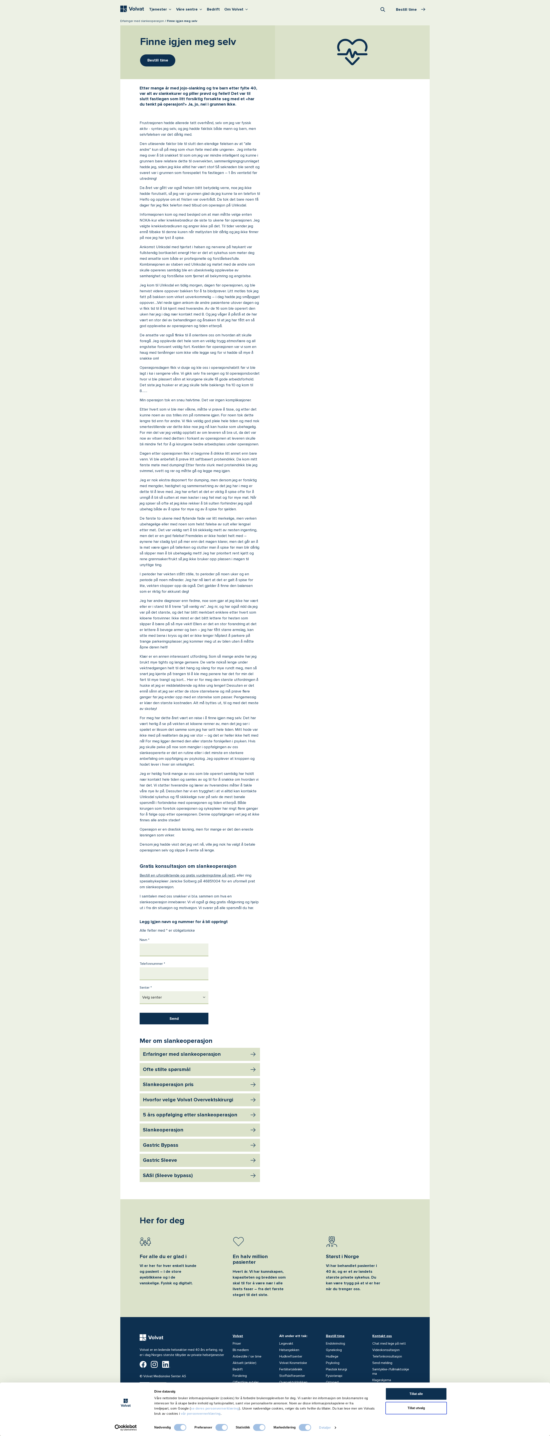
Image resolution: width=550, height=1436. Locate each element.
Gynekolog (334, 1350)
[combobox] (382, 9)
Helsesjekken (289, 1350)
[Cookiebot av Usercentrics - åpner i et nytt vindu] (126, 1427)
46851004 (211, 881)
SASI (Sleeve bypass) (168, 1175)
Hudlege (332, 1356)
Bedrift (213, 9)
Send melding (382, 1363)
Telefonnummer (151, 964)
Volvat (238, 1336)
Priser (237, 1343)
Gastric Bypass (160, 1145)
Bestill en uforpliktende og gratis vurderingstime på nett (187, 875)
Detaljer (325, 1427)
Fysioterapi (334, 1376)
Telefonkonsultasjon (387, 1356)
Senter (145, 987)
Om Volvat (237, 9)
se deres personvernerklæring (215, 1408)
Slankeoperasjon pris (168, 1084)
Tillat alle (416, 1394)
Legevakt (286, 1343)
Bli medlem (241, 1350)
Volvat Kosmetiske (293, 1363)
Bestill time (335, 1336)
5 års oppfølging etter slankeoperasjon (190, 1115)
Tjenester (161, 9)
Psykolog (332, 1363)
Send (174, 1018)
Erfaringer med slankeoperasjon (142, 21)
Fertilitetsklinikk (290, 1369)
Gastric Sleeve (160, 1160)
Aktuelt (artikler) (244, 1363)
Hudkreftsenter (290, 1356)
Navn (143, 940)
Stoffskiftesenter (292, 1376)
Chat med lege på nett (389, 1343)
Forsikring (240, 1376)
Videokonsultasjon (386, 1350)
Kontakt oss (382, 1336)
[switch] (221, 1427)
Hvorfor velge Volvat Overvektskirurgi (188, 1100)
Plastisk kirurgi (336, 1369)
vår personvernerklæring (201, 1413)
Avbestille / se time (247, 1356)
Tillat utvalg (416, 1408)
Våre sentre (190, 9)
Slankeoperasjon (163, 1130)
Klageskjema (381, 1380)
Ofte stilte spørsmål (167, 1069)
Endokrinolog (335, 1343)
